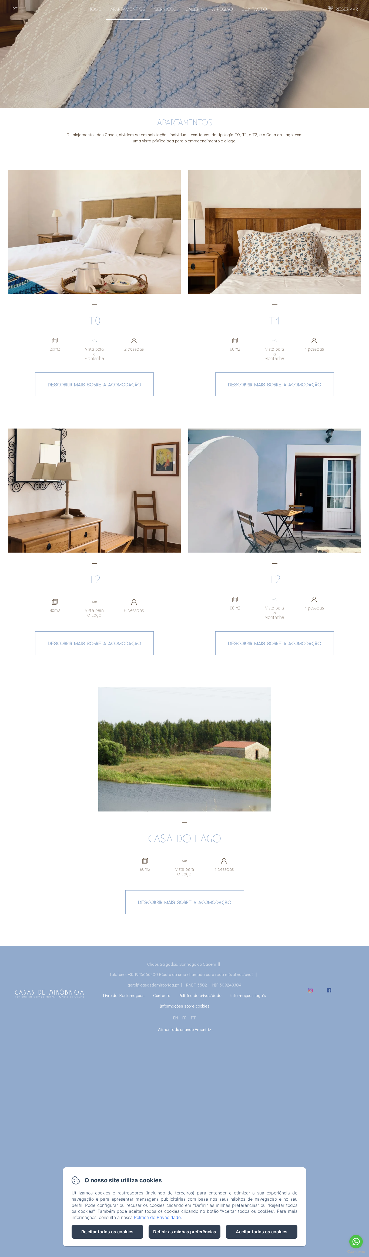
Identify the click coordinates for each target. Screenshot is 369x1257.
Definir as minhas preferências (184, 1231)
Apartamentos (128, 8)
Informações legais (248, 995)
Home (95, 8)
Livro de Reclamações (124, 995)
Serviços (165, 8)
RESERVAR (347, 8)
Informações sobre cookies (185, 1006)
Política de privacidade (200, 995)
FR (184, 1017)
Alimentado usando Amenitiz (184, 1029)
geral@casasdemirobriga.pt (153, 985)
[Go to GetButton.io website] (356, 1251)
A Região (222, 8)
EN (175, 1017)
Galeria (194, 8)
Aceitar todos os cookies (261, 1231)
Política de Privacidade (157, 1217)
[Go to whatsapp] (356, 1241)
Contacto (254, 8)
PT (193, 1017)
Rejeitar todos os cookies (107, 1231)
